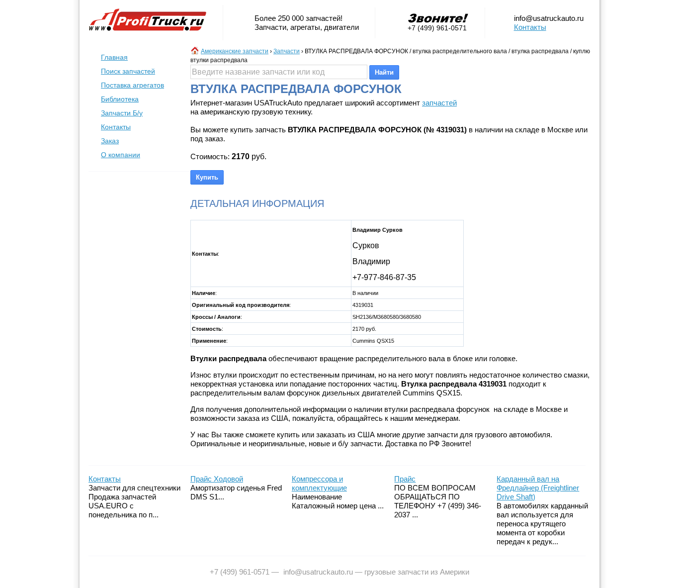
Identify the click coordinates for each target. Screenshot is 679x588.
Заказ (110, 141)
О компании (120, 155)
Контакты (530, 27)
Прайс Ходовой (216, 479)
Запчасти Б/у (122, 113)
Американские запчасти (234, 51)
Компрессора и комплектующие (319, 483)
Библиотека (120, 99)
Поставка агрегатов (132, 85)
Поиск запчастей (128, 71)
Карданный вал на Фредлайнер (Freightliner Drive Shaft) (538, 488)
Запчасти (286, 51)
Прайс (405, 479)
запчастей (439, 102)
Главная (114, 57)
